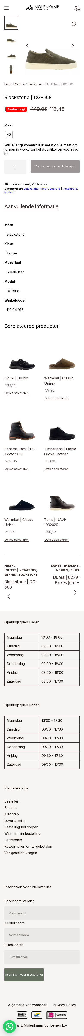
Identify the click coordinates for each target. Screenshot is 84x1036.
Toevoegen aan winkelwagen (55, 166)
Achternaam (14, 923)
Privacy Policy (64, 1005)
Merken (20, 84)
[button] (74, 23)
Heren (44, 188)
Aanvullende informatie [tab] (31, 206)
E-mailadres (13, 945)
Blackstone (35, 84)
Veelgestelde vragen (20, 853)
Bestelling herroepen (21, 827)
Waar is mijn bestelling (22, 833)
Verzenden (13, 840)
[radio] (8, 134)
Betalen (10, 808)
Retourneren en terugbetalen (28, 846)
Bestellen (11, 801)
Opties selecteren (17, 393)
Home (8, 84)
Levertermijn (14, 820)
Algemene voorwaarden (27, 1005)
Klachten (11, 814)
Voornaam (19, 901)
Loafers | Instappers (63, 188)
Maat (8, 125)
